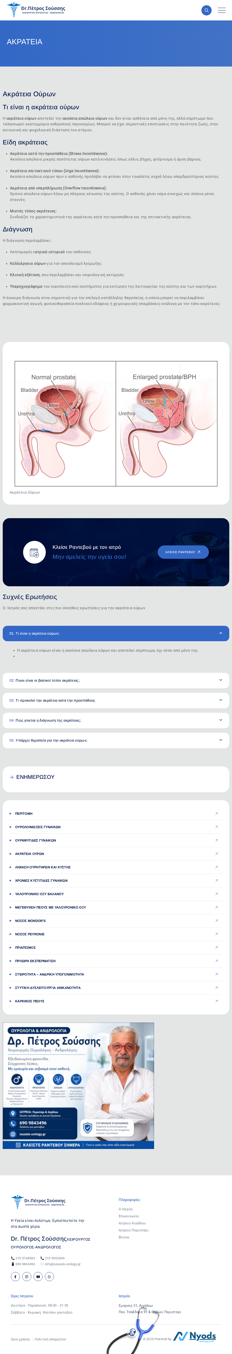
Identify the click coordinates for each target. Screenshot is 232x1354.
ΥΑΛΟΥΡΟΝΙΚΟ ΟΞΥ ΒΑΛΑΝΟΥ (39, 894)
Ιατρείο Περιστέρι (134, 1230)
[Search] (206, 10)
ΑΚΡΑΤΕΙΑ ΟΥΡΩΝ (29, 854)
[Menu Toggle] (220, 10)
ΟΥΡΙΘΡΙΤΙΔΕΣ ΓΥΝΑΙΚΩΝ (35, 840)
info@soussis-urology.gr (63, 1264)
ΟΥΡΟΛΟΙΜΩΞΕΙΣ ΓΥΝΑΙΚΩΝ (38, 827)
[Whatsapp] (49, 1276)
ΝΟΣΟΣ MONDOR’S (30, 921)
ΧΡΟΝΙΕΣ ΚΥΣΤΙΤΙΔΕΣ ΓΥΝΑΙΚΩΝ (41, 880)
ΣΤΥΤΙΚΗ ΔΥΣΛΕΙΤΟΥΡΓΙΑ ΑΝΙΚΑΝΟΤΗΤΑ (48, 988)
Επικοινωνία (128, 1216)
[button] (116, 633)
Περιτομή (23, 813)
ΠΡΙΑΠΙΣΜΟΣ (25, 947)
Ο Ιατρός (126, 1209)
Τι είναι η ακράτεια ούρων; (35, 633)
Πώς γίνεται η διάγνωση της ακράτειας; (45, 720)
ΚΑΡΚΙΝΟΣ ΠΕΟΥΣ (29, 1001)
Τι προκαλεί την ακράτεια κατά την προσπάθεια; (53, 700)
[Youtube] (38, 1276)
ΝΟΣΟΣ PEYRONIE (29, 934)
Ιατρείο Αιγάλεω (132, 1223)
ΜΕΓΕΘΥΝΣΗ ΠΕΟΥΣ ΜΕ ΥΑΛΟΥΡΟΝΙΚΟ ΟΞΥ (50, 907)
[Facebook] (15, 1276)
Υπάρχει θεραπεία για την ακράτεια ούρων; (48, 740)
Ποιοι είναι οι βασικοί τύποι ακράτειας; (45, 680)
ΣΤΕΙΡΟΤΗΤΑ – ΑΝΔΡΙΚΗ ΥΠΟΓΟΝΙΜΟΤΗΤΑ (49, 974)
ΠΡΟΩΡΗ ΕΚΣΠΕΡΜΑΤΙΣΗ (35, 961)
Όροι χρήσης (20, 1339)
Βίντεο (124, 1237)
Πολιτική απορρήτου (50, 1339)
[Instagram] (26, 1276)
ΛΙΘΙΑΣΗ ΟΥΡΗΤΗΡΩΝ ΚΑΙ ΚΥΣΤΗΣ (43, 867)
